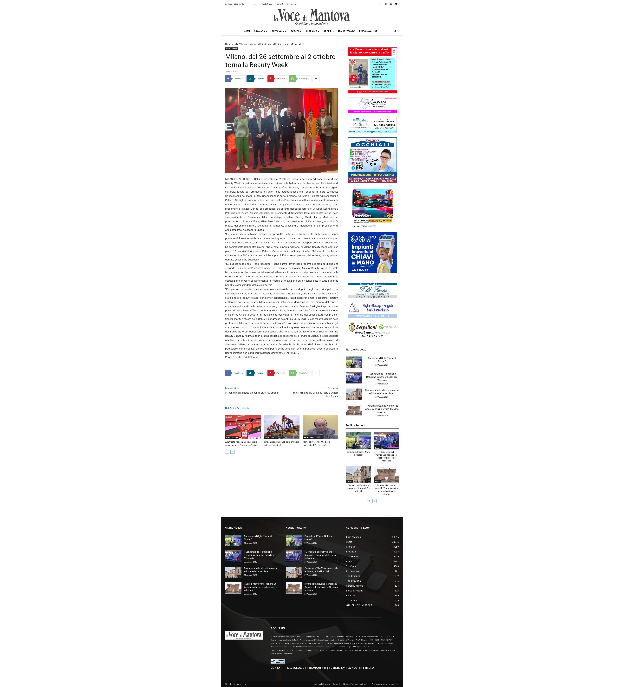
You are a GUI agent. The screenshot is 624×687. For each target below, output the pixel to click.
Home (254, 4)
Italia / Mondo (347, 31)
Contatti (280, 4)
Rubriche (311, 31)
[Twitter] (391, 4)
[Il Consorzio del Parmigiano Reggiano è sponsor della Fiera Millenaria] (354, 377)
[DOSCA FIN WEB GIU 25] (372, 182)
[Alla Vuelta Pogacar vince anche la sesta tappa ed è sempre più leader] (243, 427)
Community (291, 4)
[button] (395, 31)
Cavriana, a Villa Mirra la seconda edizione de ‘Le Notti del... (358, 488)
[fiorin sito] (372, 297)
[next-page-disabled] (232, 452)
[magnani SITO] (372, 111)
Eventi (295, 31)
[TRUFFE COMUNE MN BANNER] (372, 92)
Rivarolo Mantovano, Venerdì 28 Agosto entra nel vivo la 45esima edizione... (382, 409)
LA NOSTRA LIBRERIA (361, 668)
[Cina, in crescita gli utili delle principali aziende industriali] (281, 427)
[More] (316, 78)
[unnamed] (372, 316)
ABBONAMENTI (316, 668)
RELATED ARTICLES (237, 407)
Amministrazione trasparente (385, 684)
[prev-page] (227, 452)
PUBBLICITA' (337, 668)
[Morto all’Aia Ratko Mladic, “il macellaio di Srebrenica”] (320, 427)
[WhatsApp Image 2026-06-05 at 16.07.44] (372, 227)
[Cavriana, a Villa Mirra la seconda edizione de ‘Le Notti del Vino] (354, 394)
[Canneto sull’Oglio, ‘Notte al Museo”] (354, 362)
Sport (327, 31)
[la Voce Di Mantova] (312, 17)
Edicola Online (368, 31)
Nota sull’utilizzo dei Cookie (356, 684)
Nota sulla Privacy (322, 684)
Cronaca (259, 31)
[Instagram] (385, 4)
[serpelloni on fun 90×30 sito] (372, 337)
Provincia (278, 31)
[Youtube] (396, 4)
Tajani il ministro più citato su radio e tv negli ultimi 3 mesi (314, 394)
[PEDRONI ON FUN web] (372, 132)
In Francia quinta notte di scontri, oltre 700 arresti (251, 392)
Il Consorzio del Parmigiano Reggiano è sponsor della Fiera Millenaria (381, 377)
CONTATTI (278, 668)
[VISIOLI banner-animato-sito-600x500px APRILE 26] (372, 271)
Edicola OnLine (266, 4)
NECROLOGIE (295, 668)
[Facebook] (380, 4)
